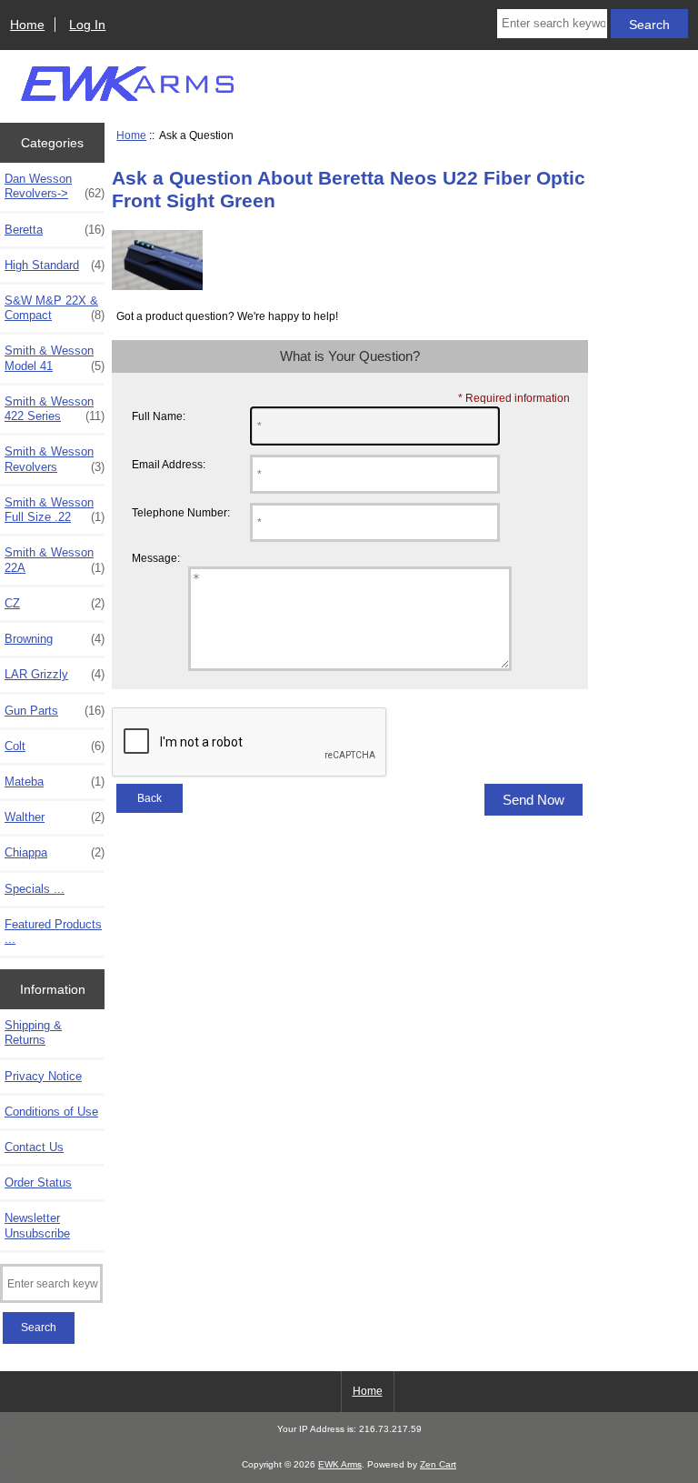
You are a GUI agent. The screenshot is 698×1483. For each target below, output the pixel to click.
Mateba (55, 781)
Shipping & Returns (33, 1032)
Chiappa (55, 852)
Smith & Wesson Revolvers (55, 459)
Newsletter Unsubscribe (37, 1225)
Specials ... (35, 889)
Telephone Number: (181, 512)
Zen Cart (438, 1464)
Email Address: (168, 464)
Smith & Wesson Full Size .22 (55, 510)
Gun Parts (55, 710)
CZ (55, 603)
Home (27, 24)
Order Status (38, 1182)
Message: (156, 559)
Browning (55, 639)
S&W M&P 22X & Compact (55, 308)
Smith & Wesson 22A (55, 560)
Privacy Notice (43, 1076)
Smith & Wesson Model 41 (55, 358)
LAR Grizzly (55, 674)
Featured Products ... (53, 931)
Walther (55, 817)
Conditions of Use (51, 1111)
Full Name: (158, 416)
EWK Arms (340, 1464)
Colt (55, 746)
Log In (87, 24)
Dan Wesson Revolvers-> (55, 186)
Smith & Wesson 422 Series (55, 409)
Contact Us (34, 1147)
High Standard (55, 265)
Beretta (55, 229)
